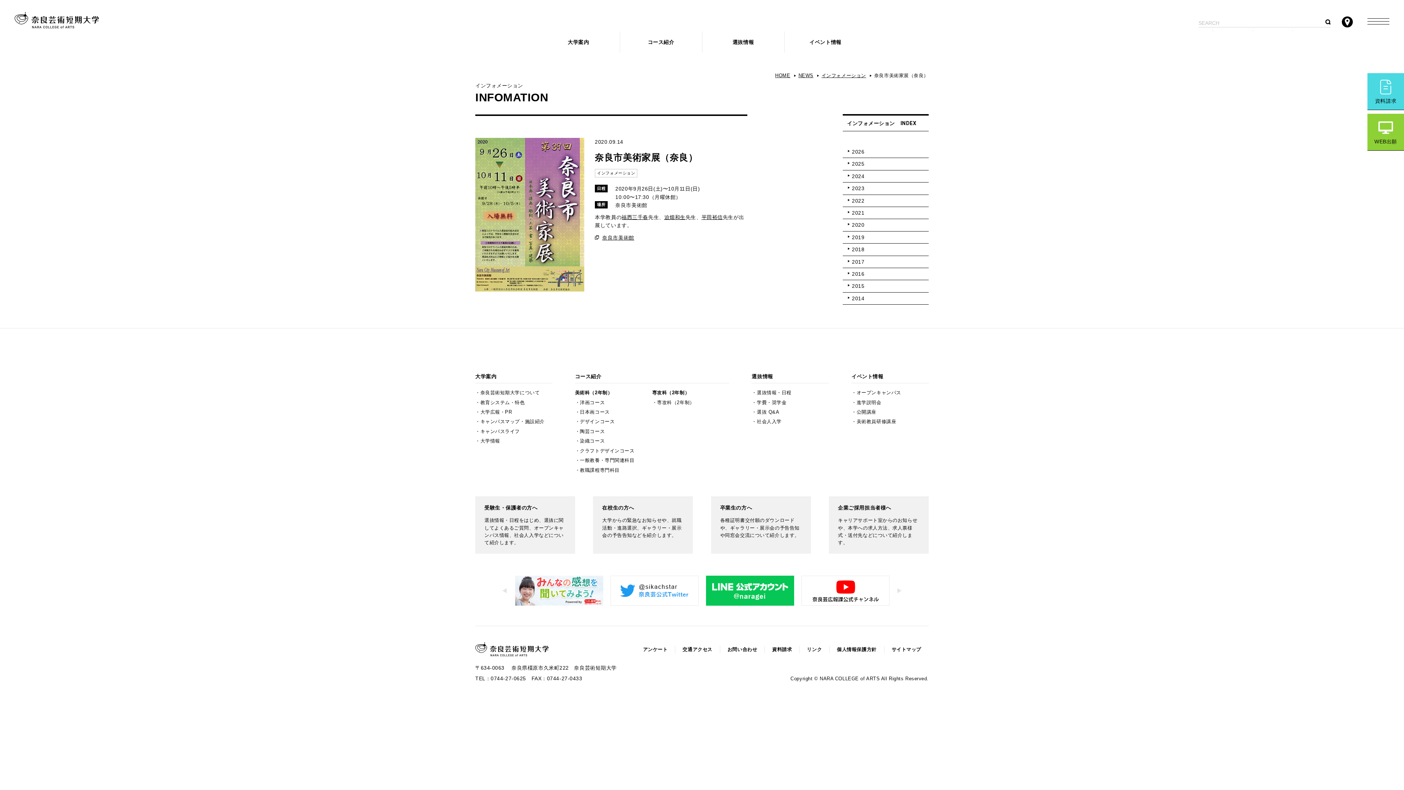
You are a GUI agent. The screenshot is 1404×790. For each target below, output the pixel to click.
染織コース (592, 441)
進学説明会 (869, 402)
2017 (858, 262)
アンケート (655, 649)
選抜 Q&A (768, 412)
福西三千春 (635, 217)
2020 (858, 225)
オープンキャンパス (879, 392)
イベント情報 (825, 42)
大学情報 (490, 441)
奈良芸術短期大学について (510, 392)
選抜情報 (743, 42)
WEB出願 (1385, 141)
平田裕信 (712, 217)
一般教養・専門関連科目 (607, 460)
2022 (858, 201)
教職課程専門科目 (599, 470)
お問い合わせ (742, 649)
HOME (782, 75)
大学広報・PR (496, 412)
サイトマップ (906, 649)
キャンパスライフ (500, 431)
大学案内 (578, 42)
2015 (858, 286)
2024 (858, 176)
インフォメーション (844, 75)
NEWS (806, 75)
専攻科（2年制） (671, 392)
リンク (814, 649)
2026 (858, 152)
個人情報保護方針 (856, 649)
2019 (858, 237)
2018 (858, 249)
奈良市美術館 (618, 238)
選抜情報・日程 (774, 392)
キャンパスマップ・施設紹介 (512, 421)
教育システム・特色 (502, 402)
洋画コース (592, 402)
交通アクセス (697, 649)
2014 (858, 298)
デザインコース (597, 421)
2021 (858, 213)
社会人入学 (769, 421)
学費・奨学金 (771, 402)
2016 (858, 274)
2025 (858, 164)
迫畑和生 (675, 217)
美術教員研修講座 (876, 421)
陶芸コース (592, 431)
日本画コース (594, 412)
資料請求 (1385, 101)
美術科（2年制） (593, 392)
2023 (858, 188)
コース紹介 (661, 42)
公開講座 (866, 412)
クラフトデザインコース (607, 451)
